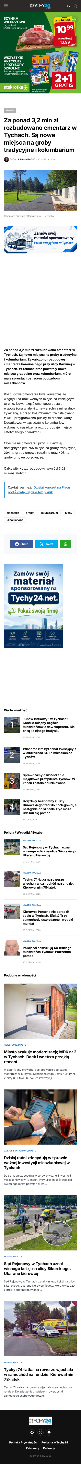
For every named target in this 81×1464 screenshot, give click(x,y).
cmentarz (12, 512)
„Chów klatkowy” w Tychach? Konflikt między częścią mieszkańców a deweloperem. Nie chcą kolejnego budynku (49, 725)
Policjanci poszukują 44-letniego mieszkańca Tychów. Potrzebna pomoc (47, 952)
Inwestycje (10, 1045)
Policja (36, 840)
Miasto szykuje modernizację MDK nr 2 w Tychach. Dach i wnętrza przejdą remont (40, 1057)
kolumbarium (49, 512)
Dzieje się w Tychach (15, 1151)
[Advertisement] (40, 294)
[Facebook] (32, 1432)
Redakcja (49, 1448)
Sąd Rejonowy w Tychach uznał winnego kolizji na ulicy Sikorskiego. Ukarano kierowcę (50, 851)
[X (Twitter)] (40, 1432)
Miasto (10, 110)
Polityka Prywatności (23, 1442)
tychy (68, 512)
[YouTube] (49, 1432)
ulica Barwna (14, 520)
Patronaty (32, 1448)
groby (29, 512)
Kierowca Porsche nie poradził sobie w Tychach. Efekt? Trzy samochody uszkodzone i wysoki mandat (48, 917)
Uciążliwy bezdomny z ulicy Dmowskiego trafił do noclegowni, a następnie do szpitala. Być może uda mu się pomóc (49, 807)
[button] (6, 6)
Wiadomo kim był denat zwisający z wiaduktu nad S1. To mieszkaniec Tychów (49, 753)
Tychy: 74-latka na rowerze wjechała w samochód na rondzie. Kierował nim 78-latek (48, 883)
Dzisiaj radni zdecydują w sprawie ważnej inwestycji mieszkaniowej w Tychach (37, 1162)
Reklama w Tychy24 (54, 1442)
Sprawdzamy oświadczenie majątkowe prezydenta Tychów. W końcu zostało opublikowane (49, 779)
